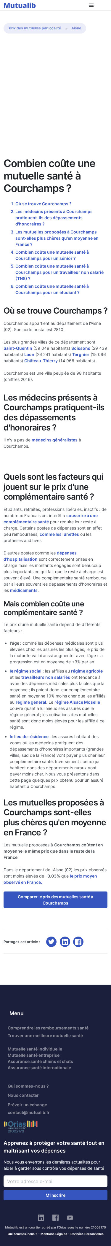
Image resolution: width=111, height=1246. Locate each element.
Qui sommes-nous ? (28, 1085)
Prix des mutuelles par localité (35, 28)
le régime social (25, 670)
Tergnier (80, 354)
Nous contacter (23, 1095)
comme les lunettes (59, 534)
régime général (31, 702)
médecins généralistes (55, 439)
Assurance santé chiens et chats (40, 1061)
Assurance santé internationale (39, 1067)
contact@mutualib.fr (29, 1112)
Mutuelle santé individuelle (35, 1048)
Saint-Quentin (18, 348)
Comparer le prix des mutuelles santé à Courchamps (55, 899)
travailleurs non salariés (45, 677)
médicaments (24, 590)
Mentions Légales (54, 1234)
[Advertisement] (55, 98)
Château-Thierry (41, 360)
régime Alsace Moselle (77, 702)
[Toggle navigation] (91, 5)
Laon (29, 354)
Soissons (80, 348)
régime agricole (87, 670)
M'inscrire (55, 1195)
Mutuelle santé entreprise (33, 1055)
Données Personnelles (87, 1234)
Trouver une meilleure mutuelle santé (45, 1035)
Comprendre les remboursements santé (48, 1027)
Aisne (76, 28)
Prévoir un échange (27, 1104)
